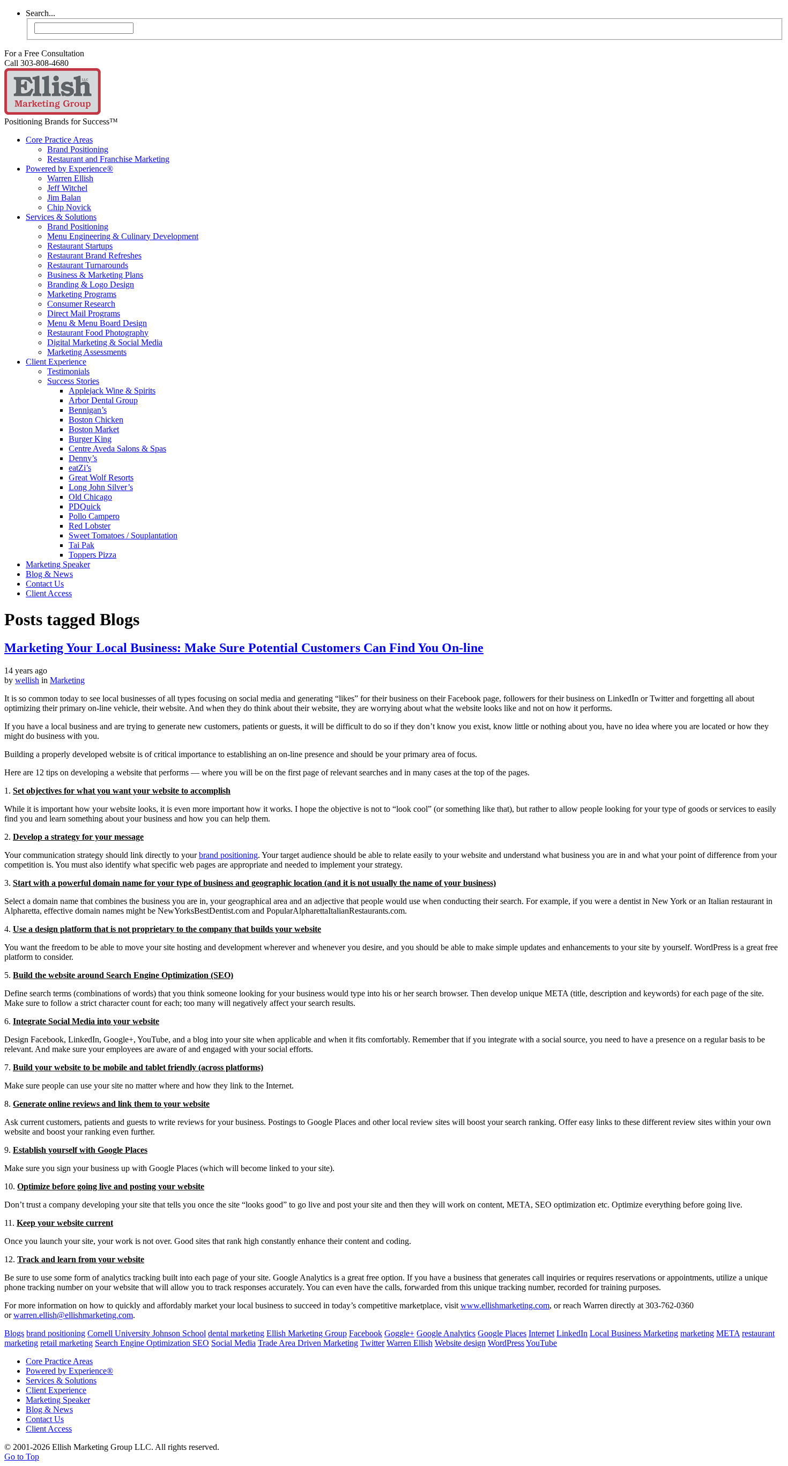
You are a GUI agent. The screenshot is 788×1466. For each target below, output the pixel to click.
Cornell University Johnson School (146, 1333)
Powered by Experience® (69, 168)
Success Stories (73, 381)
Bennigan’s (88, 409)
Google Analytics (446, 1333)
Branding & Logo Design (90, 284)
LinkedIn (572, 1333)
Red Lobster (89, 525)
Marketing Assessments (87, 352)
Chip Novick (69, 207)
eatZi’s (80, 467)
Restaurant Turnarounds (87, 265)
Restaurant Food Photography (97, 332)
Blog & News (49, 574)
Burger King (90, 438)
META (728, 1333)
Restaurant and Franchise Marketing (108, 159)
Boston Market (94, 429)
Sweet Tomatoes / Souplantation (123, 535)
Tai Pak (81, 545)
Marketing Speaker (58, 564)
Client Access (49, 593)
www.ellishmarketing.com (504, 1305)
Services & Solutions (61, 216)
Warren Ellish (70, 178)
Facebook (365, 1333)
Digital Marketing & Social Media (104, 342)
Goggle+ (399, 1333)
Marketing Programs (81, 294)
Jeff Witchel (67, 187)
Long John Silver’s (101, 487)
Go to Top (21, 1456)
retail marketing (66, 1342)
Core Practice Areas (59, 139)
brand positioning (228, 855)
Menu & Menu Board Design (97, 323)
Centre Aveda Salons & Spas (117, 448)
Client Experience (56, 361)
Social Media (233, 1342)
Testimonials (68, 371)
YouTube (541, 1342)
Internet (541, 1333)
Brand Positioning (77, 149)
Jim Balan (64, 197)
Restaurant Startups (80, 245)
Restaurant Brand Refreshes (94, 255)
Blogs (14, 1333)
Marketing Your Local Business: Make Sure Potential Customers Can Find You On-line (244, 648)
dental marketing (236, 1333)
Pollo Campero (94, 516)
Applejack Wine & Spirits (112, 390)
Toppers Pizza (92, 554)
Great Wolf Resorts (101, 477)
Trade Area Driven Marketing (308, 1342)
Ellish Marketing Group (306, 1333)
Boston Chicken (96, 419)
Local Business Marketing (634, 1333)
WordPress (506, 1342)
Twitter (372, 1342)
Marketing (67, 680)
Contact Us (45, 583)
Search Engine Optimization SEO (152, 1342)
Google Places (502, 1333)
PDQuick (85, 506)
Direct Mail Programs (83, 313)
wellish (27, 680)
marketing (697, 1333)
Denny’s (83, 458)
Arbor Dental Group (103, 400)
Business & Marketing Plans (95, 274)
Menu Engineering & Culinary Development (122, 236)
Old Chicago (90, 496)
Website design (460, 1342)
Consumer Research (81, 303)
